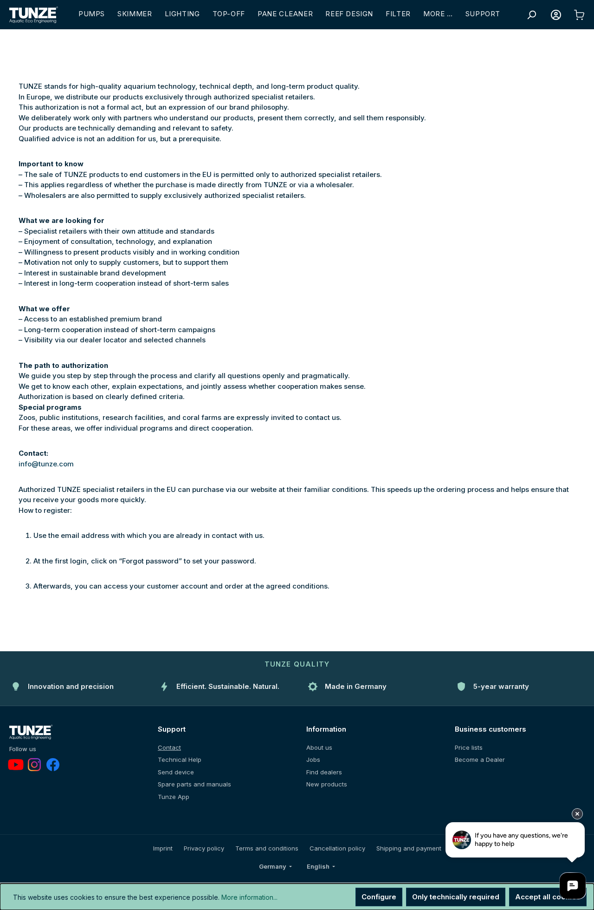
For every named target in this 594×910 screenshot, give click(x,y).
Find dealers (324, 772)
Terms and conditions (266, 848)
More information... (249, 897)
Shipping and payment (408, 848)
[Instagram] (34, 764)
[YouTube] (15, 764)
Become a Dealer (480, 759)
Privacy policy (204, 848)
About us (319, 747)
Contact (169, 747)
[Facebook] (52, 764)
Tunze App (173, 796)
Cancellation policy (337, 848)
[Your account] (556, 15)
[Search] (531, 15)
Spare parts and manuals (194, 784)
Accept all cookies (548, 896)
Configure (379, 896)
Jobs (313, 759)
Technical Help (179, 759)
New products (326, 784)
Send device (176, 772)
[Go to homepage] (33, 15)
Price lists (469, 747)
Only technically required (455, 896)
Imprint (163, 848)
